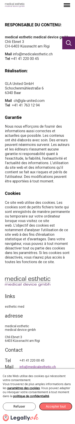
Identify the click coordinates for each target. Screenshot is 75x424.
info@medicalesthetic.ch (33, 54)
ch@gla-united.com (29, 100)
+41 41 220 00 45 (25, 58)
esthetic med (14, 306)
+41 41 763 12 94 (26, 105)
